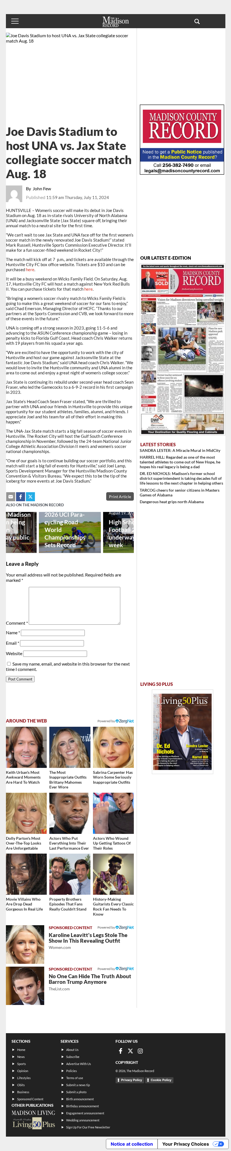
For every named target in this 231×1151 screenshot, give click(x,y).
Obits (21, 1085)
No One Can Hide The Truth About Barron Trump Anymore (90, 982)
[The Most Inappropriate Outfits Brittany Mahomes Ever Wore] (69, 747)
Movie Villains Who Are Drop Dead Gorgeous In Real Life (24, 904)
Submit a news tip (78, 1085)
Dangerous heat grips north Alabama (172, 501)
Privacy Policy (131, 1080)
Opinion (22, 1071)
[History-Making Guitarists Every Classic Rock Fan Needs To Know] (113, 874)
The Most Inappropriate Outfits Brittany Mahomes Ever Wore (67, 780)
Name (13, 632)
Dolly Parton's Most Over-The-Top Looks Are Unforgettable (23, 843)
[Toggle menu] (15, 21)
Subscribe (72, 1057)
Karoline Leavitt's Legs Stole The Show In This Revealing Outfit (88, 941)
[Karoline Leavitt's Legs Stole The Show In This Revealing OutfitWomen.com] (25, 944)
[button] (197, 21)
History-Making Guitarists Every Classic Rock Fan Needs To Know (113, 906)
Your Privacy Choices (185, 1144)
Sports (21, 1064)
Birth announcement (80, 1099)
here (30, 269)
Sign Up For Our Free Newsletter (88, 1127)
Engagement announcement (85, 1113)
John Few (42, 188)
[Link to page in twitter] (30, 496)
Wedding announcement (82, 1120)
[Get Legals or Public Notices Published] (182, 173)
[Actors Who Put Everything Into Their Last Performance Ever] (69, 813)
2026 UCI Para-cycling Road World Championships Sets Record (65, 529)
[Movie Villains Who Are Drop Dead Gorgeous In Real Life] (26, 874)
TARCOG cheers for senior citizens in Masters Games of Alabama (179, 492)
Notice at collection (132, 1144)
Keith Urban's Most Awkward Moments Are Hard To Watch (23, 777)
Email (12, 643)
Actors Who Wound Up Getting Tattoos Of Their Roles (112, 843)
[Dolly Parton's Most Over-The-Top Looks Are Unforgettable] (26, 813)
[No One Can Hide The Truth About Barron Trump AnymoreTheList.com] (25, 986)
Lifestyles (24, 1078)
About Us (72, 1049)
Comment (17, 623)
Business (23, 1092)
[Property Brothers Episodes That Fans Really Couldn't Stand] (69, 874)
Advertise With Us (78, 1064)
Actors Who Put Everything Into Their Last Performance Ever (69, 843)
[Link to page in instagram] (140, 1050)
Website (14, 653)
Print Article (120, 496)
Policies (71, 1071)
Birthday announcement (82, 1106)
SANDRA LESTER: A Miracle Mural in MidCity (180, 450)
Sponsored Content (30, 1099)
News (21, 1057)
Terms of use (74, 1078)
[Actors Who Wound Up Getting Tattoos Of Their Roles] (113, 813)
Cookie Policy (161, 1080)
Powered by (106, 927)
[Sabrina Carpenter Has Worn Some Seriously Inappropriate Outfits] (113, 747)
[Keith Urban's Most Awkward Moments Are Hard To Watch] (26, 747)
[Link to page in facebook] (20, 496)
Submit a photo (76, 1092)
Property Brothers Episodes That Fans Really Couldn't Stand (67, 904)
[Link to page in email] (10, 496)
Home (21, 1049)
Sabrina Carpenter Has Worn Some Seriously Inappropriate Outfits (113, 777)
